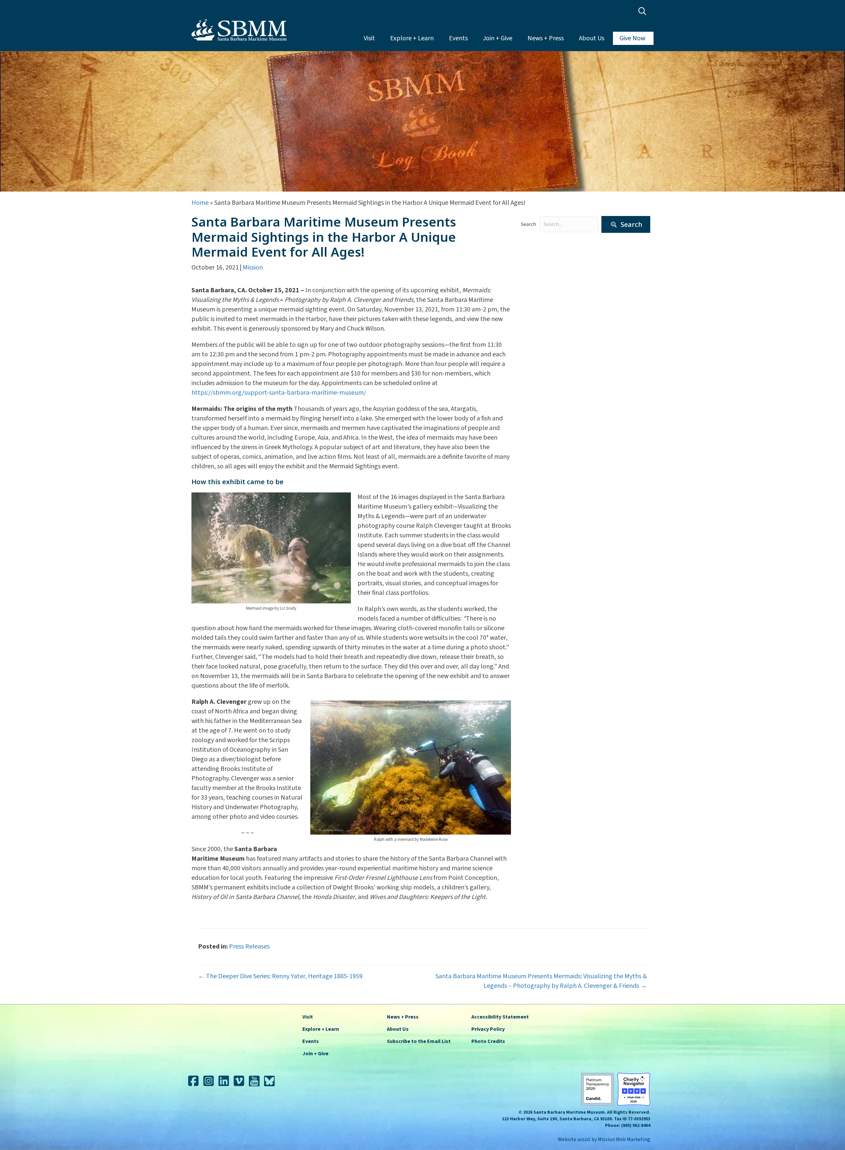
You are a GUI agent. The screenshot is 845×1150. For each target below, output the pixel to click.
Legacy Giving (543, 286)
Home (200, 202)
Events (458, 38)
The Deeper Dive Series (556, 322)
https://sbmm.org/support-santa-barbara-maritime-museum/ (278, 392)
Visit (369, 38)
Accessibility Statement (500, 1017)
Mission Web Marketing (624, 1139)
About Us (591, 38)
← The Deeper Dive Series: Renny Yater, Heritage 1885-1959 (280, 976)
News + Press (545, 38)
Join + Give (497, 38)
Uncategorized (544, 335)
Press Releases (544, 310)
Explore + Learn (412, 38)
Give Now (632, 38)
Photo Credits (488, 1041)
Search (528, 224)
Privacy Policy (488, 1029)
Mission (253, 267)
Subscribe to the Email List (419, 1041)
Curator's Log (543, 261)
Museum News (544, 298)
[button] (644, 11)
